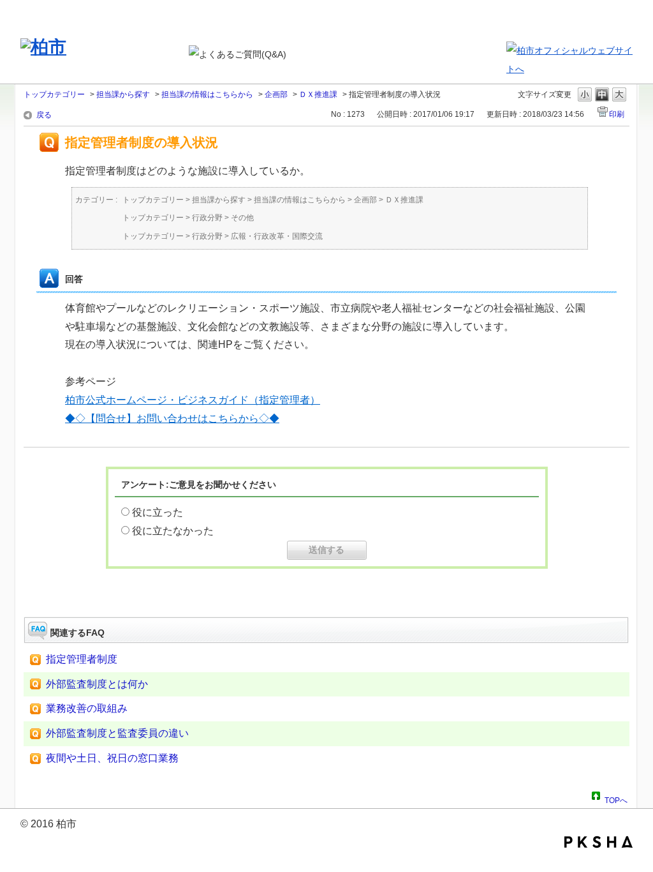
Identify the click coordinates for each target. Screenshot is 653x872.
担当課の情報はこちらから (207, 94)
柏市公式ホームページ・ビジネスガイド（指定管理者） (192, 400)
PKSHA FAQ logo (598, 842)
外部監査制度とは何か (97, 684)
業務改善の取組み (87, 708)
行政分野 (207, 217)
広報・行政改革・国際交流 (277, 236)
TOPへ (616, 798)
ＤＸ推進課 (318, 94)
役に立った (157, 512)
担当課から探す (123, 94)
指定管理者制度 (81, 659)
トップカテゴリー (54, 94)
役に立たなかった (173, 530)
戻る (44, 114)
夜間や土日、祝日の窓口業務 (112, 758)
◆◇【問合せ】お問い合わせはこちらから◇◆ (172, 418)
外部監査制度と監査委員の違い (117, 733)
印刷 (616, 114)
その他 (242, 217)
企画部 (276, 94)
